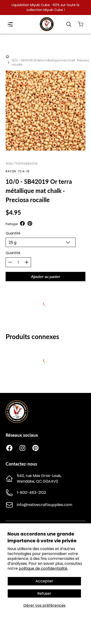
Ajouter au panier (45, 276)
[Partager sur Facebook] (22, 224)
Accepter (44, 581)
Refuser (44, 593)
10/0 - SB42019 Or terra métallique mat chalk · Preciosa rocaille (50, 62)
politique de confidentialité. (43, 568)
